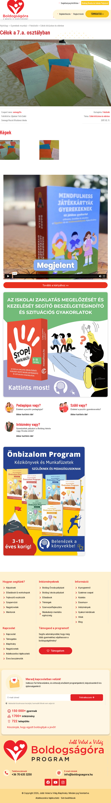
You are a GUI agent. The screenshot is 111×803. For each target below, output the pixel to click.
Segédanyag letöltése (69, 3)
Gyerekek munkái (19, 25)
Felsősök (106, 112)
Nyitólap (4, 25)
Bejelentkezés (65, 13)
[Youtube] (55, 782)
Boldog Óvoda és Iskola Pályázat (95, 3)
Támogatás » (97, 13)
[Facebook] (48, 782)
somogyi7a (17, 112)
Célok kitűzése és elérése (99, 116)
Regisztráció (78, 13)
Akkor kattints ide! (24, 414)
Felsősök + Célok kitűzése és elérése (46, 25)
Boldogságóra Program (15, 9)
